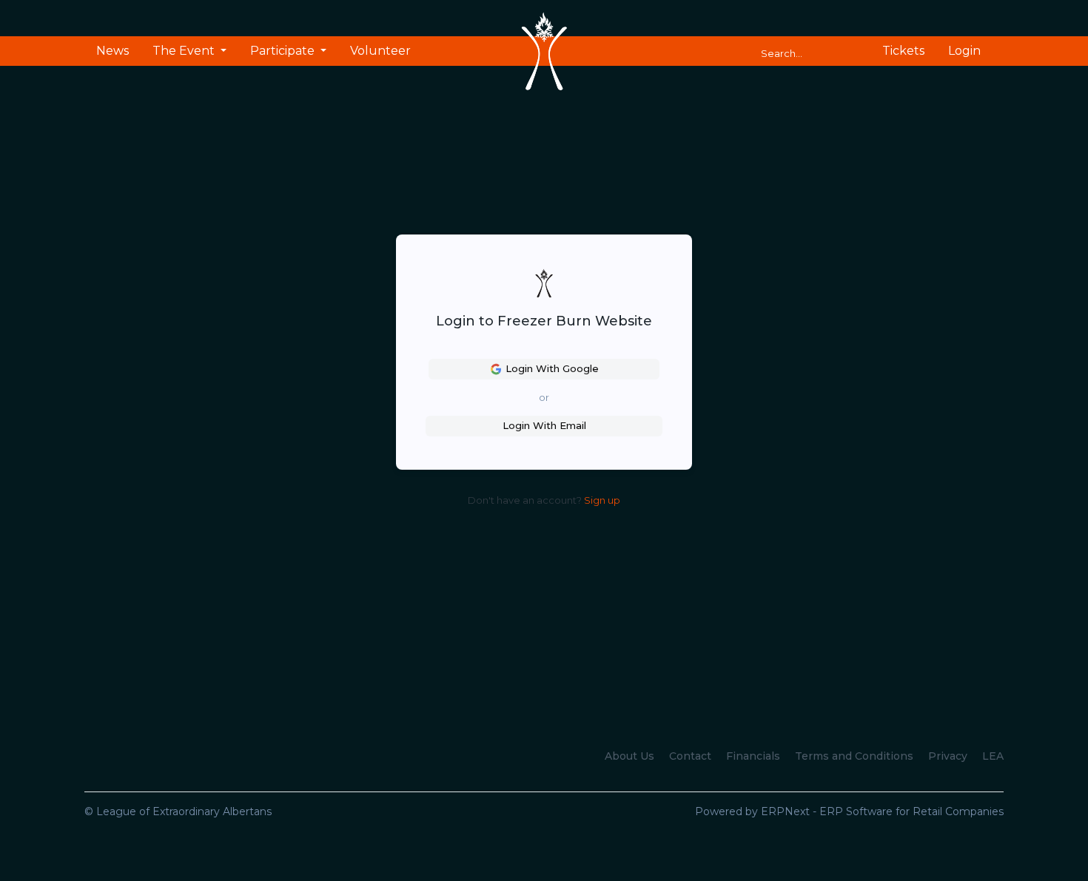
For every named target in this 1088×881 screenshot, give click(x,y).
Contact (690, 756)
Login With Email (544, 425)
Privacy (947, 756)
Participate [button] (284, 51)
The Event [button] (185, 51)
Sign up (602, 500)
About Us (629, 756)
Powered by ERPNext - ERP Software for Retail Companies (849, 811)
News (112, 51)
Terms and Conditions (854, 756)
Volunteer (380, 51)
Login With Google (552, 368)
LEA (993, 756)
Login (964, 51)
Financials (753, 756)
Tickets (903, 51)
